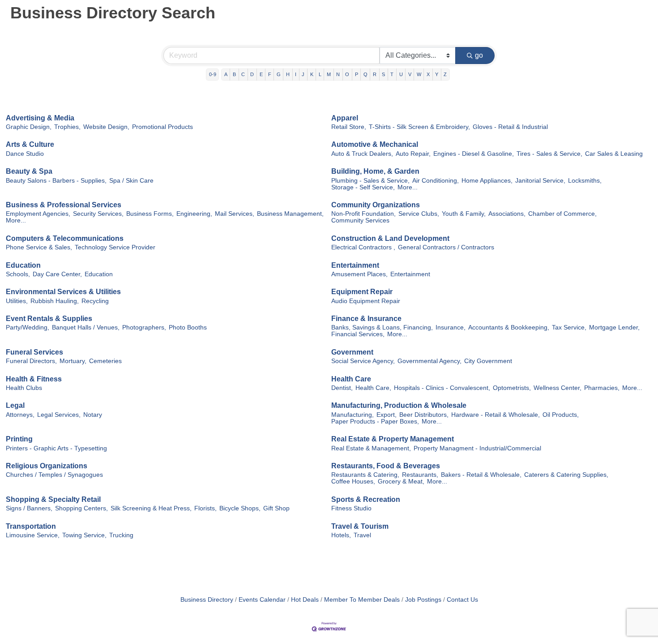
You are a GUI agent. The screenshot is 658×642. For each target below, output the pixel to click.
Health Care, (373, 388)
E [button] (261, 74)
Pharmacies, (602, 388)
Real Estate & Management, (371, 448)
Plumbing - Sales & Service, (370, 180)
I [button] (295, 74)
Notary (92, 414)
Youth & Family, (464, 213)
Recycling (95, 301)
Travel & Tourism (360, 526)
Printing (19, 439)
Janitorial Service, (540, 180)
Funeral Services (34, 352)
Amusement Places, (359, 274)
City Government (488, 361)
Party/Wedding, (27, 327)
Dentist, (342, 388)
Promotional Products (162, 127)
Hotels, (341, 535)
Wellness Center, (557, 388)
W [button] (419, 74)
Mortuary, (73, 361)
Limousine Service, (33, 535)
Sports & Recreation (365, 499)
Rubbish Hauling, (54, 301)
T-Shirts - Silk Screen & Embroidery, (419, 127)
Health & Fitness (34, 379)
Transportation (31, 526)
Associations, (507, 213)
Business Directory (206, 599)
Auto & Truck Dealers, (362, 153)
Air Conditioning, (435, 180)
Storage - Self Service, (363, 187)
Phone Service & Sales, (39, 247)
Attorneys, (20, 414)
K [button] (311, 74)
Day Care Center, (57, 274)
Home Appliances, (487, 180)
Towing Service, (84, 535)
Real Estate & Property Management (392, 439)
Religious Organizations (46, 466)
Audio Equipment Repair (365, 301)
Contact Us (462, 599)
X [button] (428, 74)
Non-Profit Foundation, (363, 213)
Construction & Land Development (390, 238)
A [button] (225, 74)
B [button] (234, 74)
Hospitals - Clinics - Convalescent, (442, 388)
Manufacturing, (352, 414)
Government (352, 352)
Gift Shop (276, 508)
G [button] (279, 74)
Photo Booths (188, 327)
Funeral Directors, (31, 361)
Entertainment (355, 265)
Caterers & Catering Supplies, (566, 474)
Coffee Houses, (353, 481)
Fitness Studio (351, 508)
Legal (15, 405)
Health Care (351, 379)
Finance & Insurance (366, 318)
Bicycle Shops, (240, 508)
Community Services (360, 220)
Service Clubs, (418, 213)
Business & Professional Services (63, 205)
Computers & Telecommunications (65, 238)
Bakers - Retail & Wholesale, (481, 474)
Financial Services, (358, 334)
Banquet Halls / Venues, (86, 327)
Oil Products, (561, 414)
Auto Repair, (413, 153)
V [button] (409, 74)
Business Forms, (150, 213)
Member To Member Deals (362, 599)
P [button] (356, 74)
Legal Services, (59, 414)
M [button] (329, 74)
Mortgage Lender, (614, 327)
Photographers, (144, 327)
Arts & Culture (30, 144)
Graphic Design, (28, 127)
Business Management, (290, 213)
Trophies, (67, 127)
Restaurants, (420, 474)
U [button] (401, 74)
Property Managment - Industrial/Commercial (477, 448)
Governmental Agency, (429, 361)
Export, (386, 414)
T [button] (391, 74)
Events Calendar (262, 599)
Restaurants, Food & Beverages (385, 466)
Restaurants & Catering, (365, 474)
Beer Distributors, (424, 414)
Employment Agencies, (38, 213)
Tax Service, (569, 327)
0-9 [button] (212, 74)
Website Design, (106, 127)
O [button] (347, 74)
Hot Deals (305, 599)
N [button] (338, 74)
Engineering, (194, 213)
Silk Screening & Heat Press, (151, 508)
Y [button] (436, 74)
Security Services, (98, 213)
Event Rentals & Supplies (49, 318)
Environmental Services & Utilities (63, 291)
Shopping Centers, (81, 508)
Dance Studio (25, 153)
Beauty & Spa (29, 171)
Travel (362, 535)
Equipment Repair (362, 291)
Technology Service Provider (115, 247)
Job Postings (423, 599)
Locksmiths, (585, 180)
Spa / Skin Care (131, 180)
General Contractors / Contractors (446, 247)
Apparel (344, 118)
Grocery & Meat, (401, 481)
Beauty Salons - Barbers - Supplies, (56, 180)
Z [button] (445, 74)
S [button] (383, 74)
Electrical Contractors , (363, 247)
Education (23, 265)
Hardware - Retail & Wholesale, (495, 414)
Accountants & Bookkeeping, (508, 327)
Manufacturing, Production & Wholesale (398, 405)
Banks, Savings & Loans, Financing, (382, 327)
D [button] (252, 74)
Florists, (205, 508)
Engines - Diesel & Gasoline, (473, 153)
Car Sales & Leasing (614, 153)
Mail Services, (234, 213)
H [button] (288, 74)
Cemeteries (105, 361)
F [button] (269, 74)
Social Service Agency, (363, 361)
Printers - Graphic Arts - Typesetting (56, 448)
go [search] (479, 55)
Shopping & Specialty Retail (53, 499)
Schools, (18, 274)
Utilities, (17, 301)
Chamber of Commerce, (562, 213)
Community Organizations (375, 205)
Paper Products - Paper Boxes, (375, 421)
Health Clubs (24, 388)
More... (407, 187)
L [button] (320, 74)
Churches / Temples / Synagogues (54, 474)
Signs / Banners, (29, 508)
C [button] (243, 74)
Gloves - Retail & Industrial (510, 127)
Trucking (121, 535)
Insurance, (451, 327)
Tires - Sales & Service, (549, 153)
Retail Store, (348, 127)
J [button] (303, 74)
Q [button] (365, 74)
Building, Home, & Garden (375, 171)
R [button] (374, 74)
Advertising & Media (40, 118)
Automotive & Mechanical (374, 144)
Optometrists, (512, 388)
